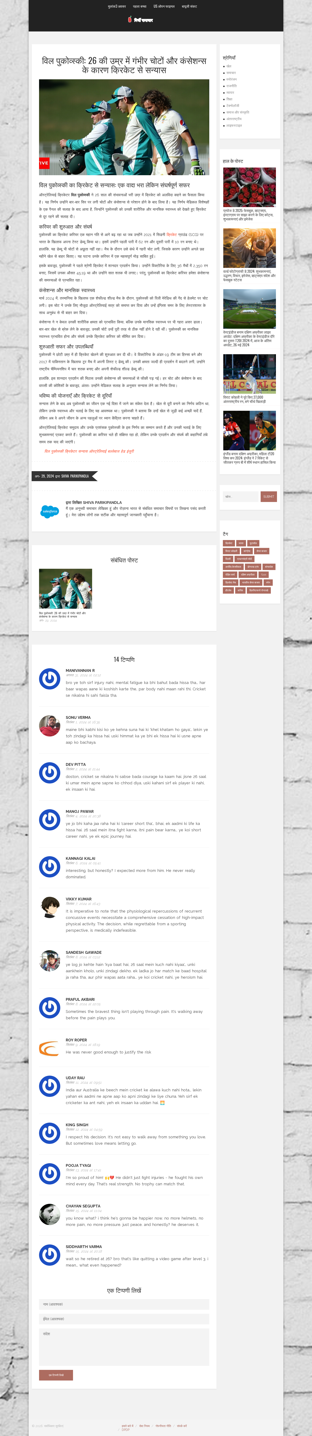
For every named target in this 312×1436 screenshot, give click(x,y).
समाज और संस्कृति (237, 112)
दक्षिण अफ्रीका (248, 574)
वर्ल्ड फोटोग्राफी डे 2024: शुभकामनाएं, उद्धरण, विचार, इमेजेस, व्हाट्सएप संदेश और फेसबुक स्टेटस (249, 275)
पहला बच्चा (139, 6)
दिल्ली (228, 558)
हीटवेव (228, 590)
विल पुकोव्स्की (53, 451)
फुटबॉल (253, 543)
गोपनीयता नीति (163, 1426)
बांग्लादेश (269, 566)
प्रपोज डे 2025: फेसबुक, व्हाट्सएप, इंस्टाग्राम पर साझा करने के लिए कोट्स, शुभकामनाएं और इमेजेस (248, 214)
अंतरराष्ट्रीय (234, 119)
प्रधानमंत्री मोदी (244, 558)
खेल (228, 66)
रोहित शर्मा (230, 574)
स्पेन (268, 582)
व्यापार (230, 93)
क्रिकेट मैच (230, 582)
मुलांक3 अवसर (117, 6)
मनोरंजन (231, 79)
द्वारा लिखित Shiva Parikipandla (94, 502)
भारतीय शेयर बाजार (251, 582)
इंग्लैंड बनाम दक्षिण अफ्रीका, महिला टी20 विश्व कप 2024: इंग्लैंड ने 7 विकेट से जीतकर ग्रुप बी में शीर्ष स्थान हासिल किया (249, 458)
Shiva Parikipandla (75, 476)
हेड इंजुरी (127, 451)
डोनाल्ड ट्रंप (253, 566)
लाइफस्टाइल (234, 126)
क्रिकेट (172, 234)
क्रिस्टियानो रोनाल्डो (258, 590)
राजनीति (231, 86)
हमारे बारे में (127, 1426)
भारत (241, 543)
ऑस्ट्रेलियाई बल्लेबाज (104, 451)
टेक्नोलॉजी (232, 106)
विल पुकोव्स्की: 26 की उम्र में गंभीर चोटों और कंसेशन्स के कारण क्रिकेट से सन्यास (62, 614)
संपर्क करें (182, 1426)
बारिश (240, 590)
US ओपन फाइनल (164, 6)
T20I (263, 574)
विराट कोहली (231, 551)
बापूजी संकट (189, 6)
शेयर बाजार (262, 551)
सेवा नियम (144, 1426)
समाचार (231, 73)
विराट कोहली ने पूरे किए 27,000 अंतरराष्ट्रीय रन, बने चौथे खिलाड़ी (244, 399)
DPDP (125, 1430)
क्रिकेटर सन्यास (76, 451)
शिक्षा (229, 99)
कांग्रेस (247, 551)
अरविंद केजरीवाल (233, 566)
